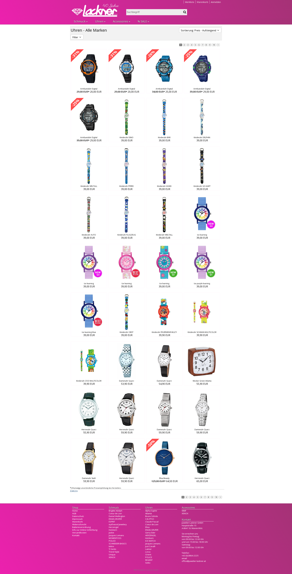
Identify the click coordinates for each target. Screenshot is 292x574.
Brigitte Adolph (115, 510)
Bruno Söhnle (151, 516)
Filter (75, 37)
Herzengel (113, 527)
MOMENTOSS (115, 538)
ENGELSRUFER (115, 519)
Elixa (147, 527)
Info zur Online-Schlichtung (84, 530)
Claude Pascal (151, 521)
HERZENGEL (150, 535)
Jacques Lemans (116, 535)
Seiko (147, 562)
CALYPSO (149, 519)
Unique (112, 554)
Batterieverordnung (81, 527)
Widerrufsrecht (79, 524)
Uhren (99, 21)
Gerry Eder (150, 532)
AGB (74, 513)
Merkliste (189, 1)
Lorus (148, 551)
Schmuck (79, 21)
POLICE (112, 540)
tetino (111, 546)
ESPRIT (112, 521)
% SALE (142, 21)
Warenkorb (202, 1)
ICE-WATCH (150, 540)
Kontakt (75, 535)
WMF (184, 510)
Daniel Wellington (117, 516)
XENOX (112, 557)
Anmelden (216, 1)
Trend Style (114, 551)
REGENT (149, 560)
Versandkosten (79, 532)
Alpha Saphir (151, 510)
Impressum (77, 519)
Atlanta (148, 513)
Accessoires (120, 21)
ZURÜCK (74, 491)
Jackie (111, 532)
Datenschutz (78, 516)
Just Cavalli (150, 546)
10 (214, 45)
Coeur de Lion (115, 513)
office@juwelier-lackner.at (194, 561)
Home (75, 510)
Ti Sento (112, 549)
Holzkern (113, 530)
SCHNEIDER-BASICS (118, 543)
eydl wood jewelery (118, 524)
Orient (148, 554)
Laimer (148, 549)
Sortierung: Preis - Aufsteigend (199, 30)
